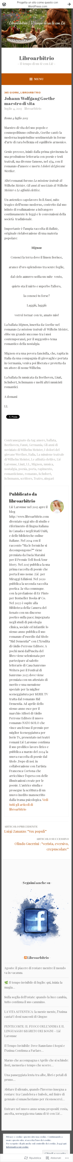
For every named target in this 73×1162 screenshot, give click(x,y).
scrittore (26, 478)
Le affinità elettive (43, 459)
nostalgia (10, 469)
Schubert (45, 474)
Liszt (21, 464)
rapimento (45, 469)
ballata (51, 440)
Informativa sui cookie (17, 1146)
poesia (22, 469)
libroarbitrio (32, 108)
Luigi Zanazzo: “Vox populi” (25, 829)
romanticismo (13, 474)
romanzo (31, 474)
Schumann (11, 478)
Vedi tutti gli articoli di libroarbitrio (28, 804)
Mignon (36, 464)
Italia (31, 454)
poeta (32, 469)
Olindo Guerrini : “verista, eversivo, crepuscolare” (42, 844)
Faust (24, 445)
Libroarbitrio (36, 58)
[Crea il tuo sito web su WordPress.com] (36, 4)
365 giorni (11, 92)
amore (40, 440)
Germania (35, 445)
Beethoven (11, 445)
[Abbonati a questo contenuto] (25, 957)
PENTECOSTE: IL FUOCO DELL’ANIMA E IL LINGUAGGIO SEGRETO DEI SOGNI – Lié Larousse (34, 1031)
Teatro (38, 478)
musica (48, 464)
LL (28, 464)
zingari (49, 478)
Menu (39, 79)
